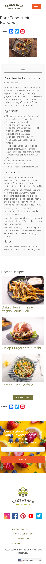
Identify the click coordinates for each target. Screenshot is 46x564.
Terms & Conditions (23, 534)
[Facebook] (11, 31)
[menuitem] (23, 529)
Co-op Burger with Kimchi (21, 348)
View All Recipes (23, 398)
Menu (36, 6)
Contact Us (23, 538)
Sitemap (16, 543)
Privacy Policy (20, 529)
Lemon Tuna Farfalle (17, 385)
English (27, 560)
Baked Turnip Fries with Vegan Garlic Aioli (19, 309)
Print (23, 69)
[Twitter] (17, 31)
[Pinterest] (22, 31)
